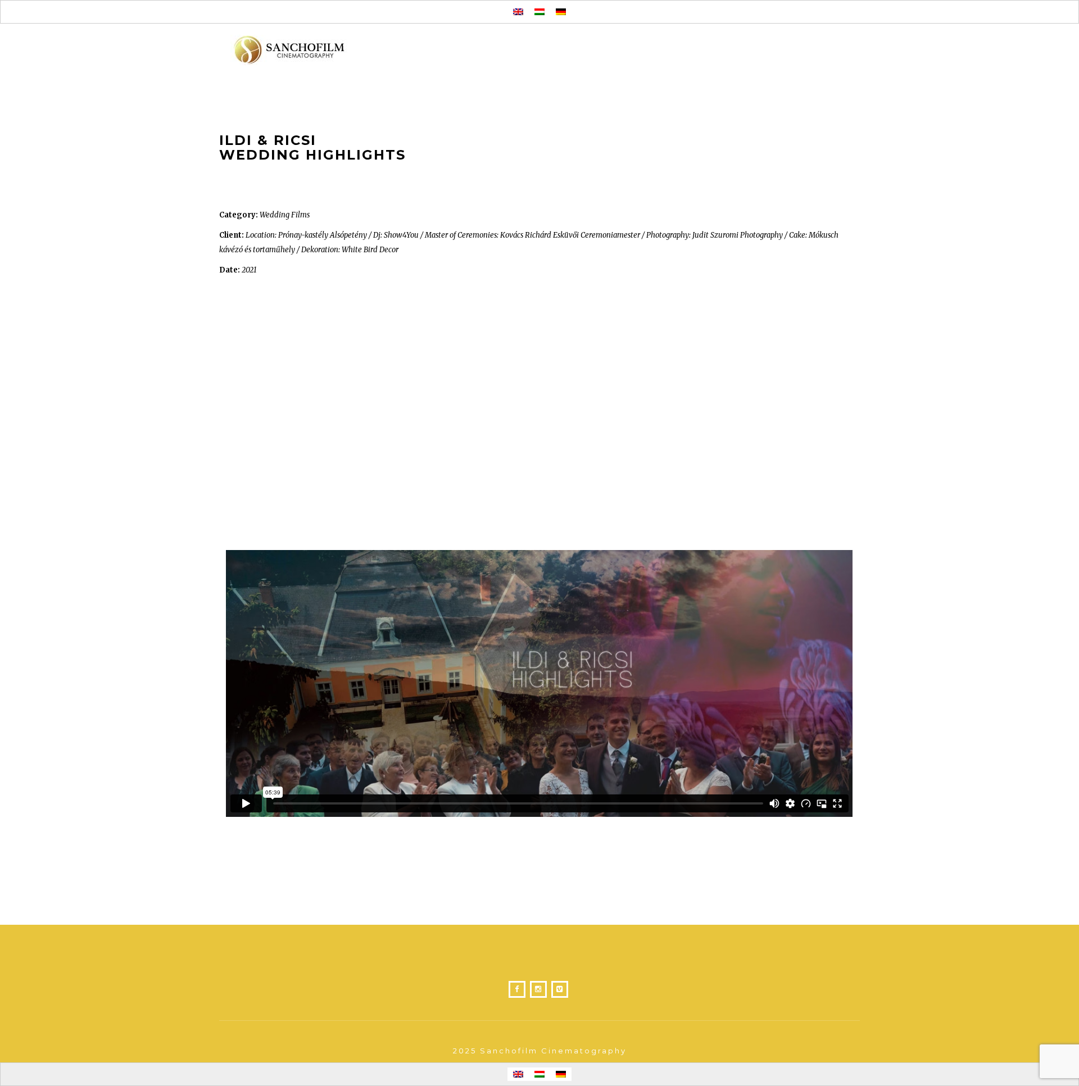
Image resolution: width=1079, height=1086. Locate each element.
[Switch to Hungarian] (539, 12)
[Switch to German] (561, 12)
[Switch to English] (518, 12)
